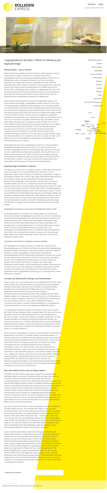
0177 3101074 (100, 8)
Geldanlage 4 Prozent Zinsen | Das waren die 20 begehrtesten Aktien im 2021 (30, 209)
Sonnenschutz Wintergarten (93, 102)
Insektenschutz (97, 77)
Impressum (5, 486)
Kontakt (92, 4)
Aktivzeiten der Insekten (12, 472)
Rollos (100, 95)
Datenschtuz (14, 486)
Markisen (99, 84)
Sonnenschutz (97, 98)
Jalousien (99, 81)
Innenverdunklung (96, 74)
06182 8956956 (91, 8)
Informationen (31, 486)
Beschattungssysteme (95, 60)
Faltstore (99, 63)
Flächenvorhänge (96, 67)
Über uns (39, 486)
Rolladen (99, 91)
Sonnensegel (98, 106)
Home (100, 4)
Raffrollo (99, 88)
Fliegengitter (98, 70)
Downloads (22, 486)
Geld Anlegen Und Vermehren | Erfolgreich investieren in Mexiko (25, 241)
